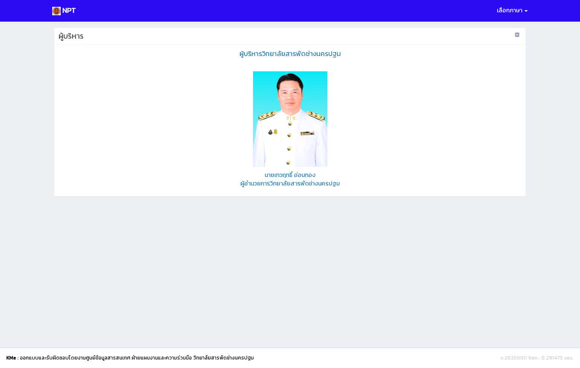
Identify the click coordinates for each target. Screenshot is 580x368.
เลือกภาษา (510, 10)
